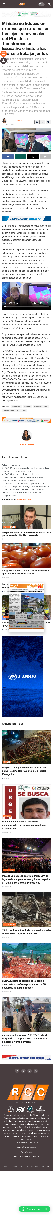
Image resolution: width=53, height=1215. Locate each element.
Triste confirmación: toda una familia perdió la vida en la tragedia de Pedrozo (26, 931)
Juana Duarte (16, 120)
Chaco (7, 762)
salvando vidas (40, 406)
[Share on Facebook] (8, 156)
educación (16, 406)
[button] (34, 1209)
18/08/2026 (8, 778)
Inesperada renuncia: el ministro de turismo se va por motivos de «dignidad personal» (26, 534)
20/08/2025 (8, 629)
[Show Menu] (4, 4)
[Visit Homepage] (22, 4)
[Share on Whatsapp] (20, 156)
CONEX (47, 1166)
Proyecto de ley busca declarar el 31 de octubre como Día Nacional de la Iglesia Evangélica (24, 771)
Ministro (27, 406)
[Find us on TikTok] (29, 1071)
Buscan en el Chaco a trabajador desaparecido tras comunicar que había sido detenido (24, 825)
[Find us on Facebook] (17, 1071)
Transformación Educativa (14, 410)
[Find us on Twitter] (36, 1071)
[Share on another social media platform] (45, 156)
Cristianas (9, 870)
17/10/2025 (8, 591)
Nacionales (9, 527)
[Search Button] (49, 4)
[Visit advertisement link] (26, 16)
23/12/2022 (10, 124)
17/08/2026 (8, 832)
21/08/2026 (8, 886)
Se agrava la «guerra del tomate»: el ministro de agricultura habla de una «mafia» (25, 572)
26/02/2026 (8, 577)
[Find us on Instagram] (23, 1071)
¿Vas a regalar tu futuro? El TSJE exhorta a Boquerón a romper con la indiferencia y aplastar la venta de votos (26, 1038)
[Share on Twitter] (33, 156)
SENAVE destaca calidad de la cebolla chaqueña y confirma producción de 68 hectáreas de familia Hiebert (24, 984)
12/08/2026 (8, 539)
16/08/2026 (8, 937)
